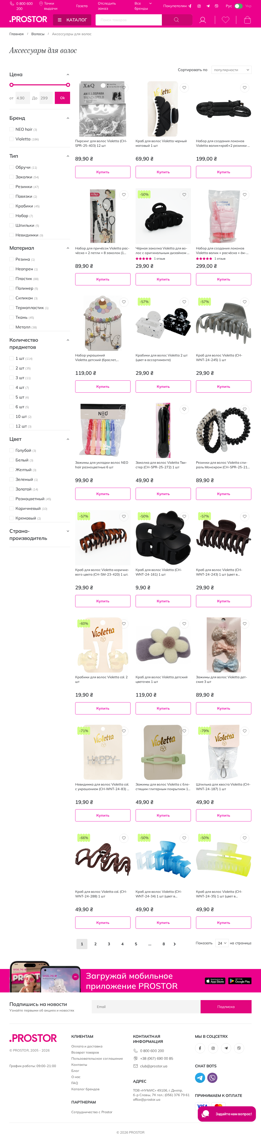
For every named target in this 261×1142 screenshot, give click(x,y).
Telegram (208, 6)
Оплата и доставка (86, 1046)
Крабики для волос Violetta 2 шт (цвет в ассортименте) (162, 357)
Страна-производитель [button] (28, 534)
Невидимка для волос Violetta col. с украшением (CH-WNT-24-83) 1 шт (102, 786)
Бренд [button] (17, 118)
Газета (82, 6)
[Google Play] (240, 980)
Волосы (37, 34)
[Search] (177, 19)
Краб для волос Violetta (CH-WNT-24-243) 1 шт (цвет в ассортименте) (219, 572)
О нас (76, 1077)
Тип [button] (13, 156)
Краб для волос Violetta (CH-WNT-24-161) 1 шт (159, 572)
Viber (216, 6)
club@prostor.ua (153, 1066)
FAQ (74, 1083)
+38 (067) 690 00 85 (156, 1058)
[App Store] (215, 980)
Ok (62, 98)
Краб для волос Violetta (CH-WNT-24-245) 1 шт (219, 357)
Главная (16, 34)
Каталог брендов (85, 1089)
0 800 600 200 (24, 6)
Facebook (190, 6)
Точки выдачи (50, 6)
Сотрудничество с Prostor (92, 1112)
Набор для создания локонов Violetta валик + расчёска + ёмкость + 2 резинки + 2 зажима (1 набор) (222, 250)
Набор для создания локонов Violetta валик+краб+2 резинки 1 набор (223, 143)
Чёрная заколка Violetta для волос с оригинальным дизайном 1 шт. (162, 250)
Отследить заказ (107, 6)
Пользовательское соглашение (97, 1058)
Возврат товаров (85, 1052)
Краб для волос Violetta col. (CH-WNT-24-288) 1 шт (101, 893)
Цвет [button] (15, 439)
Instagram (199, 6)
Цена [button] (15, 74)
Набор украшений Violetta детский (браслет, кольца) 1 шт (95, 357)
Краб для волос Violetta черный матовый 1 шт (161, 143)
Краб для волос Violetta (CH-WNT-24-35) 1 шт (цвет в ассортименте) (219, 893)
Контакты (79, 1065)
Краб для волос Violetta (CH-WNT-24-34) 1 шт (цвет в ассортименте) (159, 893)
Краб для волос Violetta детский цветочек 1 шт (162, 679)
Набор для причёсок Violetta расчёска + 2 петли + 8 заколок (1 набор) (102, 250)
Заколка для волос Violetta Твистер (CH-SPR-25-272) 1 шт (161, 464)
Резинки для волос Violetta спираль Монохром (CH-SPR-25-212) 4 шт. (223, 464)
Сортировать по (192, 69)
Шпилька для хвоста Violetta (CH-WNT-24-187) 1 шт (223, 786)
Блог (75, 1071)
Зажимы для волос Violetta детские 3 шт (221, 679)
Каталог (77, 19)
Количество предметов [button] (23, 343)
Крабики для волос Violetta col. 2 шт (101, 679)
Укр (248, 6)
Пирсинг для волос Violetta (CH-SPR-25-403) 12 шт (101, 143)
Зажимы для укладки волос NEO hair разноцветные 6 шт (101, 464)
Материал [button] (21, 248)
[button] (123, 87)
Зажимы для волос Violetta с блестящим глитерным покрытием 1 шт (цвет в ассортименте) (163, 786)
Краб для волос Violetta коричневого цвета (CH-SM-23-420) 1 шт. (102, 572)
